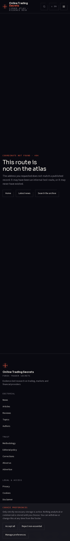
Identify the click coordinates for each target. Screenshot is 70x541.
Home (8, 193)
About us (7, 463)
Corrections (8, 456)
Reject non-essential (32, 526)
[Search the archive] (44, 6)
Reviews (7, 413)
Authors (6, 426)
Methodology (9, 443)
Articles (6, 406)
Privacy (6, 486)
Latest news (24, 193)
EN (55, 7)
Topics (6, 419)
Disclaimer (8, 499)
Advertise (7, 469)
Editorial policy (10, 450)
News (5, 400)
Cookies (7, 493)
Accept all (10, 526)
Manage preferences (15, 534)
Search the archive (47, 193)
